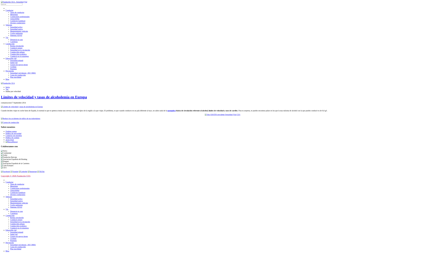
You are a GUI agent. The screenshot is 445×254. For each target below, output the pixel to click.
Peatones (13, 69)
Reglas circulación (17, 46)
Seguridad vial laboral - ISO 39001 (23, 73)
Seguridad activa (16, 27)
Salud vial (13, 63)
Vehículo (9, 25)
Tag (7, 89)
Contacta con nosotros (14, 136)
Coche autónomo (16, 33)
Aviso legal (10, 140)
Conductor (9, 10)
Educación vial (11, 58)
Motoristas (14, 15)
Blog (7, 79)
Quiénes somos (11, 131)
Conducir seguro (16, 48)
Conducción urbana (17, 52)
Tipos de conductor (17, 12)
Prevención (10, 71)
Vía (7, 38)
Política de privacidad (13, 133)
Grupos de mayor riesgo (19, 65)
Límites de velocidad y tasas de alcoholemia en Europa (44, 97)
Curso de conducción (18, 75)
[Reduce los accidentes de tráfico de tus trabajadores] (222, 119)
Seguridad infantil (16, 60)
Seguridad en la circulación (20, 50)
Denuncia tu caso (16, 40)
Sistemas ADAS (16, 35)
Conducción (10, 44)
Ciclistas (13, 67)
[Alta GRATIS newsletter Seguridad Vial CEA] (222, 115)
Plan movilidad (15, 77)
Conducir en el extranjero (19, 56)
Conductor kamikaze (17, 21)
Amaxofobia (14, 19)
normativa (171, 111)
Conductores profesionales (20, 17)
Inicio (8, 87)
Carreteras (14, 42)
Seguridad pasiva (16, 29)
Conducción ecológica (18, 54)
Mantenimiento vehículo (19, 31)
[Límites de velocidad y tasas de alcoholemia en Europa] (22, 107)
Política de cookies (12, 138)
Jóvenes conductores (17, 23)
